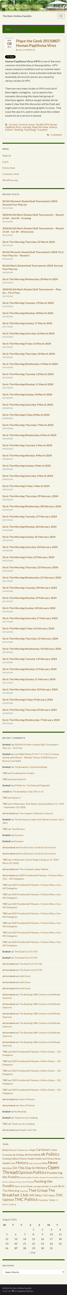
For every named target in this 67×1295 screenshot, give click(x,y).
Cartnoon (42, 1149)
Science (53, 127)
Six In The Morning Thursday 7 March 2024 (27, 424)
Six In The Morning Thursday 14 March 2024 (28, 353)
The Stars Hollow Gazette (16, 15)
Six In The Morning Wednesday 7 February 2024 (31, 719)
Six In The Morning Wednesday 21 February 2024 (31, 577)
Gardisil (39, 124)
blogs (32, 1150)
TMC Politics (26, 1199)
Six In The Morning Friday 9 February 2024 (27, 699)
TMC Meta (35, 1195)
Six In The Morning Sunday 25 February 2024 (28, 536)
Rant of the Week (23, 1186)
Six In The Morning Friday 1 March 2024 (25, 485)
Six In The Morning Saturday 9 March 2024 (27, 404)
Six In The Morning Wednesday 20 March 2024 (30, 279)
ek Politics (50, 1154)
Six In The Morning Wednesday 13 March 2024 (30, 363)
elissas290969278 (27, 50)
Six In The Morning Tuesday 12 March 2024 (28, 374)
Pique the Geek (40, 127)
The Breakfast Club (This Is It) (28, 791)
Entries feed (8, 167)
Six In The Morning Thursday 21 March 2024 (28, 241)
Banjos (5, 1150)
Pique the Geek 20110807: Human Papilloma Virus (38, 43)
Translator (42, 129)
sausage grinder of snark (45, 1186)
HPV (46, 124)
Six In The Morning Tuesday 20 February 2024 (29, 587)
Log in (5, 161)
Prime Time (21, 1182)
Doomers (19, 835)
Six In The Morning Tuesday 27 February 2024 (29, 516)
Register (6, 155)
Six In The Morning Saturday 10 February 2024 (30, 689)
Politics (39, 1172)
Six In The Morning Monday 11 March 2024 (27, 384)
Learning (26, 127)
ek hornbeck (9, 813)
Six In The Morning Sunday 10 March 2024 (27, 394)
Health (31, 1158)
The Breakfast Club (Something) (30, 767)
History (22, 1162)
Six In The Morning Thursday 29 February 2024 (30, 496)
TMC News (48, 1195)
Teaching (18, 129)
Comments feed (10, 174)
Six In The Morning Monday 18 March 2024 (27, 313)
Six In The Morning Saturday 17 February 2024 (30, 618)
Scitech (9, 129)
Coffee (53, 1150)
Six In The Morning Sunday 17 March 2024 (27, 323)
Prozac (30, 1181)
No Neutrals (20, 1111)
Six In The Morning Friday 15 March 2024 (26, 343)
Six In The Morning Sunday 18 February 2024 (28, 607)
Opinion (25, 1172)
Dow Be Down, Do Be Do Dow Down (37, 847)
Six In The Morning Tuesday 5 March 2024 (27, 445)
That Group (38, 1190)
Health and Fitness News (48, 1158)
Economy (7, 1154)
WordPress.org (10, 180)
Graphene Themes (25, 1291)
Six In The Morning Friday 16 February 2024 (28, 628)
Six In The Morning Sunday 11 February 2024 (28, 679)
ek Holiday (18, 1154)
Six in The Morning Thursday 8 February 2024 (29, 709)
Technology (30, 129)
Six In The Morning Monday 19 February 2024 (29, 597)
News (53, 1162)
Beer (27, 1150)
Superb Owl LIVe (27, 1130)
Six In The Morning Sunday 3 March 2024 (26, 465)
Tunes (52, 1200)
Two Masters (18, 829)
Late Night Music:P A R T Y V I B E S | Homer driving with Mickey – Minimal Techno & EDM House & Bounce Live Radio (30, 757)
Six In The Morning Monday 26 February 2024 (29, 526)
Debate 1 (16, 797)
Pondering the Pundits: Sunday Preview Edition (40, 1177)
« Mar (32, 1252)
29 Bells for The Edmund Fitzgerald (32, 785)
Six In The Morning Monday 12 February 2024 (29, 669)
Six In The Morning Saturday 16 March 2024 (28, 333)
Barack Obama (17, 1150)
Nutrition (7, 1168)
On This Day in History (30, 1168)
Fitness (23, 1158)
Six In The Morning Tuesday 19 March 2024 (28, 302)
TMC (5, 773)
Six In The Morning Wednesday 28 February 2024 (31, 506)
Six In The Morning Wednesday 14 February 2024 (31, 648)
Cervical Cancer (27, 124)
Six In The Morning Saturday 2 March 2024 (27, 475)
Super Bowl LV (18, 779)
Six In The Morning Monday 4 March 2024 (27, 455)
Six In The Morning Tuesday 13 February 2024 (29, 658)
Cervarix (13, 124)
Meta (44, 1163)
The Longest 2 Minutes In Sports (36, 813)
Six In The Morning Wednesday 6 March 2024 (29, 435)
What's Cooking (9, 1204)
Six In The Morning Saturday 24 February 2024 (30, 546)
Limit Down (25, 976)
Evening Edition (10, 1158)
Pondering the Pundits (22, 773)
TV (57, 1200)
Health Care (8, 1163)
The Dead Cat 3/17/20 (25, 951)
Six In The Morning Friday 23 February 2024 (28, 557)
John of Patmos (27, 1099)
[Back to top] (60, 1288)
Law (31, 1163)
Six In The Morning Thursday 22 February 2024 (30, 567)
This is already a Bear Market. (34, 869)
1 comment (56, 134)
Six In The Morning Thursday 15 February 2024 (30, 638)
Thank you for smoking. (26, 1117)
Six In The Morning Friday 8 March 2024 (25, 414)
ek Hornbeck (32, 1154)
